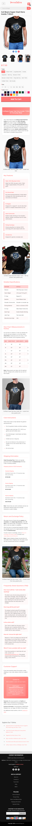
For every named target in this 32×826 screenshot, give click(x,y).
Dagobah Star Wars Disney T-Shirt (13, 735)
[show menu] (3, 3)
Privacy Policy (16, 797)
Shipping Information (16, 801)
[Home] (16, 2)
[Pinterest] (19, 51)
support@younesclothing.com (11, 536)
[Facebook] (13, 51)
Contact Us (16, 779)
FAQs (16, 784)
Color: (5, 90)
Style (3, 69)
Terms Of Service (16, 794)
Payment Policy (16, 804)
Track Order (16, 782)
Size (3, 84)
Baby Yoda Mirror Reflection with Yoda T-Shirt (16, 738)
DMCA (16, 786)
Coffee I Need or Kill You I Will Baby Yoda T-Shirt (16, 744)
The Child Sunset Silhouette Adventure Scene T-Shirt (17, 741)
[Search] (29, 8)
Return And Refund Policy (16, 799)
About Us (16, 777)
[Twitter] (16, 51)
